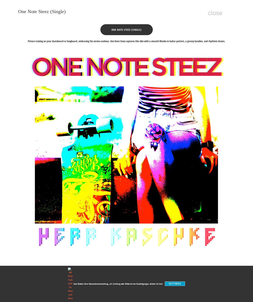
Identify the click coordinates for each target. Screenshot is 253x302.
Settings (175, 283)
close (215, 12)
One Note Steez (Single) (126, 29)
